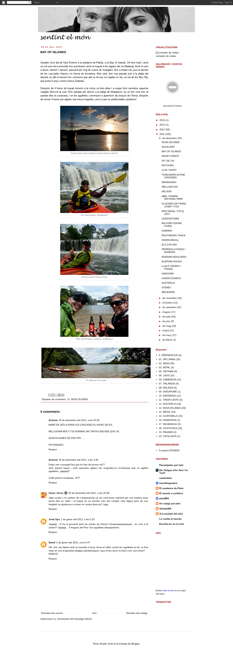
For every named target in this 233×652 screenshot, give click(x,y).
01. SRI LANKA (167, 359)
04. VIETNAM (166, 371)
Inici (94, 613)
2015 (162, 120)
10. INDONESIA (167, 395)
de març (167, 335)
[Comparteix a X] (56, 395)
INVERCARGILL (170, 240)
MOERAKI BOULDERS (174, 256)
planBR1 (164, 498)
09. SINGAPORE (168, 391)
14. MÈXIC (164, 411)
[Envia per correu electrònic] (50, 395)
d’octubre (167, 302)
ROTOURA (168, 165)
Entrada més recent (52, 613)
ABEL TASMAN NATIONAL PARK (172, 197)
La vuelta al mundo (170, 518)
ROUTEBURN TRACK (173, 235)
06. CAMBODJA (167, 379)
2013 (162, 124)
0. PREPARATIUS (168, 355)
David (52, 542)
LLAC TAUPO (169, 170)
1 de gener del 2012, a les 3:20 (78, 519)
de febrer (167, 339)
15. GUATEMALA (168, 416)
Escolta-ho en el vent (171, 524)
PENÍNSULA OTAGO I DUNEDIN (173, 250)
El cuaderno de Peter (171, 488)
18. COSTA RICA (168, 428)
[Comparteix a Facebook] (59, 395)
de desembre (169, 138)
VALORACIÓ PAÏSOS (172, 106)
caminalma (165, 478)
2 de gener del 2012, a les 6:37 (73, 542)
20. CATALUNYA (168, 436)
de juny (166, 321)
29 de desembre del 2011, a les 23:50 (79, 420)
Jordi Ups (54, 519)
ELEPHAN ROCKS (172, 261)
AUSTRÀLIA (168, 283)
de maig (167, 326)
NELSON (166, 191)
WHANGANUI (169, 182)
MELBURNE (168, 292)
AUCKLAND (168, 146)
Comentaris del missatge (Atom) (74, 618)
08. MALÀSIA (166, 387)
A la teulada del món (171, 513)
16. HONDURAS (167, 420)
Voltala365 (165, 508)
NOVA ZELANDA (171, 142)
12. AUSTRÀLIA (167, 403)
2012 (162, 129)
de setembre (169, 307)
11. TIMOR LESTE (169, 399)
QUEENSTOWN (170, 218)
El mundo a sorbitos (171, 493)
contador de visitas (166, 56)
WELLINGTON (170, 186)
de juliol (166, 316)
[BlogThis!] (53, 395)
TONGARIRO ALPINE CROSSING (173, 176)
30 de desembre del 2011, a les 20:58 (88, 493)
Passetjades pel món (171, 465)
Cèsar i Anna (56, 493)
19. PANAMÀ (166, 432)
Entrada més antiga (136, 613)
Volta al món (168, 590)
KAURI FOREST (170, 156)
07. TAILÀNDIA (167, 383)
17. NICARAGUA (168, 424)
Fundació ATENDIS (169, 450)
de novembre (169, 298)
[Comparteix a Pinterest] (62, 395)
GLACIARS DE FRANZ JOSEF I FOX (174, 205)
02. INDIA (164, 363)
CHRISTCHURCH (171, 278)
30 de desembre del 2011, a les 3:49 (78, 459)
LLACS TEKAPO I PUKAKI (171, 267)
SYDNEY (166, 287)
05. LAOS (164, 375)
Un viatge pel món (169, 503)
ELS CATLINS (169, 244)
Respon (53, 449)
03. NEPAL (164, 367)
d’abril (166, 330)
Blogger (135, 643)
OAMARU (167, 230)
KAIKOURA (168, 273)
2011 (162, 134)
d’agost (166, 312)
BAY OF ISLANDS (171, 151)
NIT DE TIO (168, 160)
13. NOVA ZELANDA (77, 399)
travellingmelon (168, 483)
